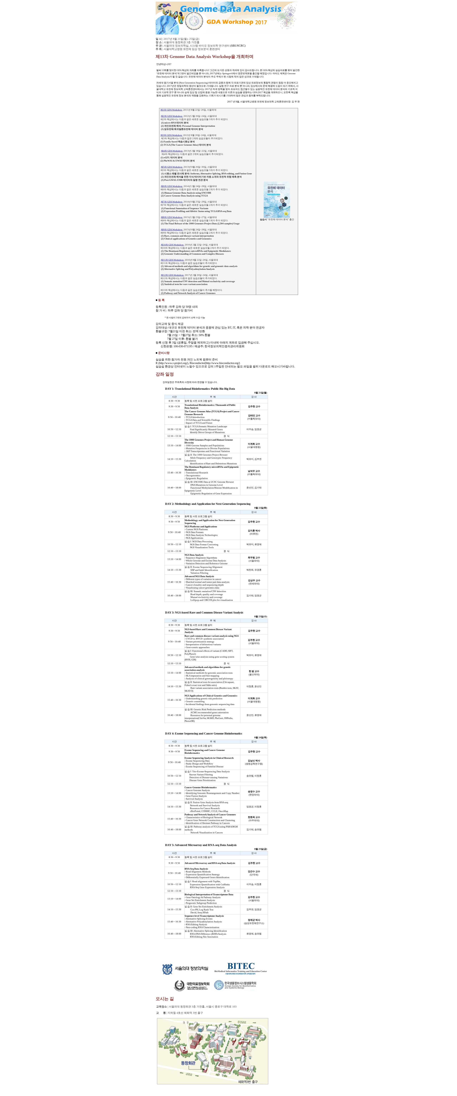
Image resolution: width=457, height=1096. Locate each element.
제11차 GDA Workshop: (172, 260)
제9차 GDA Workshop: (172, 229)
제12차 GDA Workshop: (172, 275)
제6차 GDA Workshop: (172, 186)
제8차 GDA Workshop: (172, 217)
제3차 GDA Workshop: (171, 135)
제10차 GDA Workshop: (172, 244)
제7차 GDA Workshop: (172, 201)
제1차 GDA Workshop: (171, 109)
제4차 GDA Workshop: (172, 151)
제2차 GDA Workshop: (172, 116)
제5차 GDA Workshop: (172, 167)
